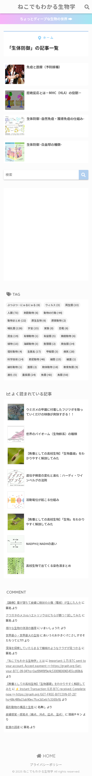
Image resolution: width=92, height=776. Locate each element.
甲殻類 (52, 351)
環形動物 (14, 351)
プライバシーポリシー (46, 764)
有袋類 (50, 336)
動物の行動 (53, 312)
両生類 (72, 305)
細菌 (71, 359)
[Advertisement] (46, 234)
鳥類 (62, 374)
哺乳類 (14, 328)
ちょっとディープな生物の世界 (44, 18)
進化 (12, 374)
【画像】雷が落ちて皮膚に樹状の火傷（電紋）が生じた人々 (43, 602)
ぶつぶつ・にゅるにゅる (23, 305)
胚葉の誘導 (13, 727)
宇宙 (33, 328)
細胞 (55, 359)
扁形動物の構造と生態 (20, 707)
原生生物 (38, 320)
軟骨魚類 (71, 367)
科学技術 (15, 359)
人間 (12, 312)
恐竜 (63, 328)
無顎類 (50, 343)
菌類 (32, 367)
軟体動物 (50, 367)
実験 (48, 328)
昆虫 (12, 336)
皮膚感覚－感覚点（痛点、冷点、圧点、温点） (35, 714)
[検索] (83, 175)
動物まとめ (16, 320)
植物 (12, 343)
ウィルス (52, 305)
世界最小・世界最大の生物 (22, 635)
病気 (69, 351)
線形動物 (14, 367)
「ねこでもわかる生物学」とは (25, 661)
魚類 (46, 374)
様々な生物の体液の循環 (21, 628)
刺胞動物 (31, 312)
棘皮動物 (68, 336)
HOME (49, 756)
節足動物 (37, 359)
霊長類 (29, 374)
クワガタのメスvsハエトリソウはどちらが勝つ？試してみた (43, 615)
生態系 (34, 351)
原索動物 (58, 320)
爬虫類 (67, 343)
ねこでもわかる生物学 (47, 6)
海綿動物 (31, 343)
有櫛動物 (31, 336)
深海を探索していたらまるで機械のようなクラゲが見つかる (43, 648)
